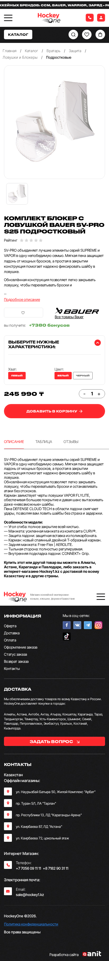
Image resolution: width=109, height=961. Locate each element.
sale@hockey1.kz (30, 894)
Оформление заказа (20, 647)
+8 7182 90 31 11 (55, 868)
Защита (75, 50)
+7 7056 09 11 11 (28, 868)
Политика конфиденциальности (31, 924)
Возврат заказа (16, 661)
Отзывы (70, 441)
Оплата (10, 640)
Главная (9, 50)
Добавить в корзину (52, 411)
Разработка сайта (64, 954)
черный (83, 375)
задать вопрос (52, 741)
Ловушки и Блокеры (20, 57)
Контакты (12, 668)
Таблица (43, 441)
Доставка (12, 633)
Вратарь (53, 50)
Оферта (10, 626)
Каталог (31, 50)
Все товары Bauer (69, 317)
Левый (17, 375)
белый (63, 375)
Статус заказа (15, 654)
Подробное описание (22, 299)
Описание (14, 441)
